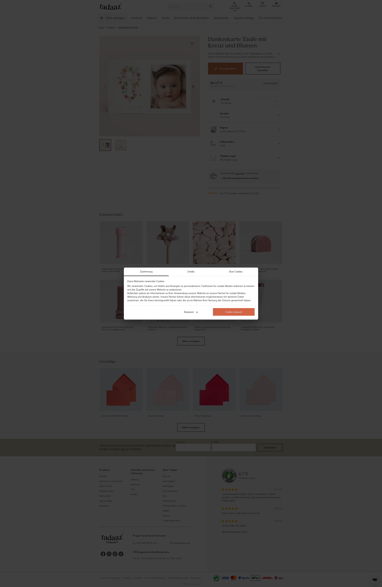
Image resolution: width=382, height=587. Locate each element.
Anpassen (189, 312)
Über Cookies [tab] (235, 271)
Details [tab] (191, 271)
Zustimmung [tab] (146, 271)
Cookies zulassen (233, 312)
